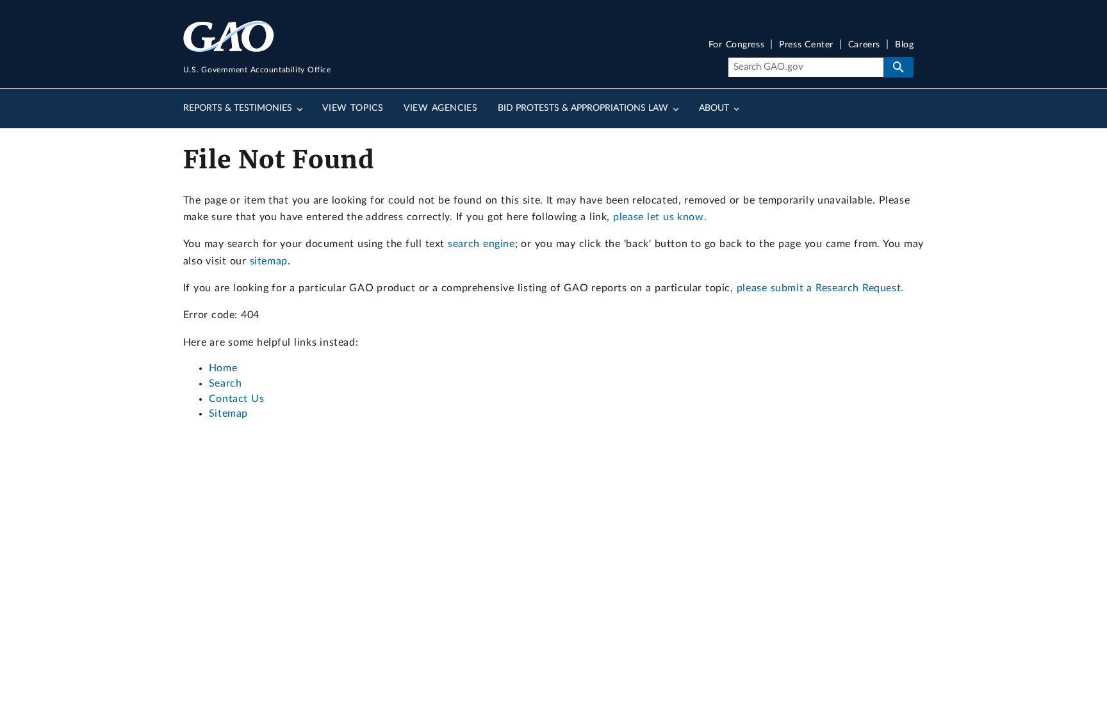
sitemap (269, 261)
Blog (904, 45)
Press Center (806, 45)
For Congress (737, 45)
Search (225, 383)
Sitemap (228, 413)
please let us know (658, 217)
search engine (481, 244)
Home (223, 368)
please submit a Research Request (819, 288)
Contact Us (237, 399)
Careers (864, 45)
